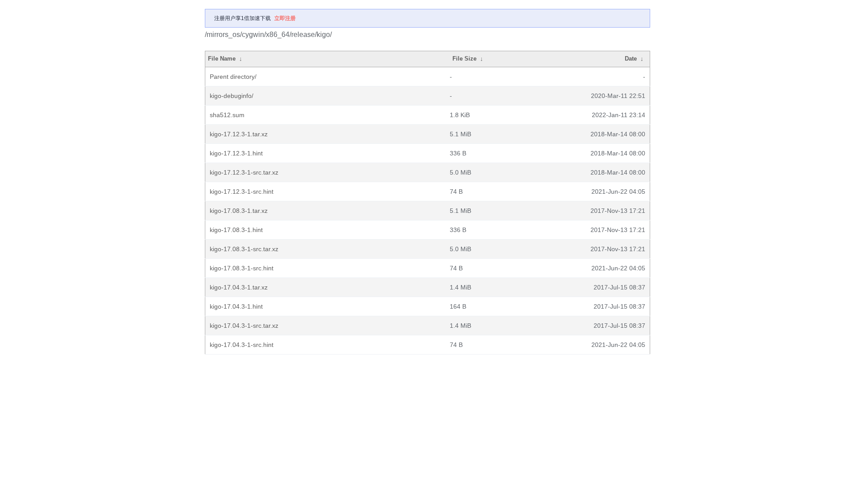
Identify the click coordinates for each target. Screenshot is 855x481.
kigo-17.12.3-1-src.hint (241, 191)
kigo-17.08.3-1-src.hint (241, 268)
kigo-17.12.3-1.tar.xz (239, 134)
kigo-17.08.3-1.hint (236, 229)
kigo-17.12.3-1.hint (236, 153)
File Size (464, 58)
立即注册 (285, 18)
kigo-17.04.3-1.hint (236, 306)
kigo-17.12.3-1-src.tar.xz (244, 172)
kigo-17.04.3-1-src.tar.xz (244, 325)
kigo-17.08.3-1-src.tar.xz (244, 249)
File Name (222, 58)
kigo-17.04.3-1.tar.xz (239, 287)
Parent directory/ (233, 76)
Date (631, 58)
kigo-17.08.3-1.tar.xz (239, 210)
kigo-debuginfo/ (231, 95)
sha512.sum (227, 114)
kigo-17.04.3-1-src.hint (241, 344)
